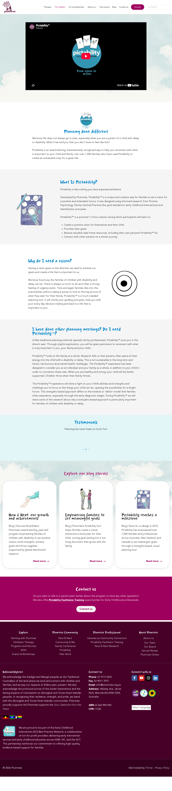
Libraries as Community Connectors (107, 638)
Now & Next (65, 638)
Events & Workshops (23, 654)
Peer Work (65, 654)
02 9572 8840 (104, 677)
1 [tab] (83, 449)
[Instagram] (148, 678)
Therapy (47, 7)
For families (60, 7)
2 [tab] (86, 449)
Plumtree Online (150, 655)
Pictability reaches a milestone (139, 517)
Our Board (150, 647)
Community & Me (65, 642)
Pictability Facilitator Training (66, 600)
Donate (137, 7)
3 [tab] (88, 449)
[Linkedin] (155, 678)
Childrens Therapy (23, 642)
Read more (39, 561)
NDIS (23, 650)
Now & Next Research (107, 646)
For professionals (76, 7)
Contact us (123, 7)
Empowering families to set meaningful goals (85, 517)
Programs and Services (23, 646)
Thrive (149, 768)
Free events (105, 7)
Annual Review (150, 651)
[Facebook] (134, 678)
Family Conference (65, 646)
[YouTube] (141, 678)
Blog (114, 7)
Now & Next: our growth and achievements (29, 517)
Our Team (149, 643)
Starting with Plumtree (23, 638)
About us (92, 7)
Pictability (65, 650)
